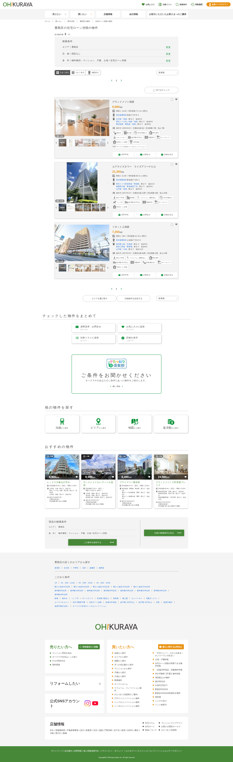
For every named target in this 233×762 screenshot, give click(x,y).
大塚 (125, 249)
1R (56, 583)
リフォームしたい (65, 683)
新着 (56, 598)
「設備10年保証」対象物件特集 (169, 670)
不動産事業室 (73, 730)
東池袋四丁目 (132, 186)
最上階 (125, 598)
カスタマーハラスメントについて (140, 751)
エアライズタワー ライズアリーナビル (134, 166)
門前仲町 (108, 730)
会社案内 (68, 751)
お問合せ (146, 154)
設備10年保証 (110, 602)
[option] (82, 117)
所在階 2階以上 (103, 598)
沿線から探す (120, 653)
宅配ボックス (151, 598)
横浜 (136, 730)
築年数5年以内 (60, 591)
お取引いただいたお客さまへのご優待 (167, 14)
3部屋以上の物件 (162, 678)
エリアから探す (121, 657)
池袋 (125, 119)
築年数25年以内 (126, 591)
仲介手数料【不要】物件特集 (167, 674)
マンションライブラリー (172, 723)
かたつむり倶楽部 (169, 730)
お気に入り (150, 4)
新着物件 (118, 680)
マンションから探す (123, 669)
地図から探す (120, 661)
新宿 (123, 730)
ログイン (220, 4)
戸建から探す (120, 672)
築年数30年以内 (143, 591)
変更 (168, 47)
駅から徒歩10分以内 (101, 587)
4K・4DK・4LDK (103, 583)
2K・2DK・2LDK (68, 583)
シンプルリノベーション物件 (127, 702)
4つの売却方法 (58, 661)
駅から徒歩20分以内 (142, 587)
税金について (151, 730)
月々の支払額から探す (124, 665)
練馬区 (101, 568)
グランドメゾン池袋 (123, 101)
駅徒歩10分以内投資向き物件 (168, 693)
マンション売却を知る (62, 653)
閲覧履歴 (199, 4)
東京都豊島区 (121, 115)
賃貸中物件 (167, 602)
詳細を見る (168, 154)
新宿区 (57, 568)
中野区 (75, 568)
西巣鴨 (129, 247)
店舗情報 (108, 14)
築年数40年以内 (61, 594)
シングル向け (161, 701)
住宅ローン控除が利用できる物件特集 (168, 664)
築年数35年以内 (160, 591)
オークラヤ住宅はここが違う (65, 657)
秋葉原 (89, 730)
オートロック (87, 598)
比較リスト (167, 4)
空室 (158, 602)
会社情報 (133, 14)
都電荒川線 (120, 186)
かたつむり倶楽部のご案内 (126, 694)
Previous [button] (57, 118)
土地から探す (120, 676)
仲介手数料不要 (79, 602)
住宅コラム (150, 723)
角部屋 (115, 598)
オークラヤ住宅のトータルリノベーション (90, 606)
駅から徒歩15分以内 (121, 587)
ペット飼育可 (161, 705)
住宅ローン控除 (95, 602)
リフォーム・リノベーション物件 (127, 689)
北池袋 (129, 244)
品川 (82, 730)
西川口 (58, 733)
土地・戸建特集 (162, 659)
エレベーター (137, 598)
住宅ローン (150, 726)
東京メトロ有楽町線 (124, 184)
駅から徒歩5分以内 (81, 587)
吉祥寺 (130, 730)
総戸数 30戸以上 (145, 602)
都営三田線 (120, 247)
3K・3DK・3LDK (86, 583)
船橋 (65, 733)
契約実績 (56, 665)
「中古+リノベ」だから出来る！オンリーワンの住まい (169, 654)
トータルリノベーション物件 (127, 706)
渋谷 (95, 730)
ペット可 (75, 598)
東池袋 (136, 184)
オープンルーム (121, 684)
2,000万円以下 (161, 685)
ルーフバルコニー (62, 602)
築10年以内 (160, 681)
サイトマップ (57, 751)
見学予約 (125, 154)
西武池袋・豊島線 (123, 124)
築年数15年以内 (93, 591)
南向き (64, 598)
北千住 (117, 730)
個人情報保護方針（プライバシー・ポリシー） (103, 751)
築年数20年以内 (110, 591)
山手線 (118, 119)
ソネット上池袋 (120, 226)
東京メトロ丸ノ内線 (124, 122)
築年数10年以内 (76, 591)
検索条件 (183, 4)
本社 (52, 730)
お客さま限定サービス (171, 726)
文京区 (66, 568)
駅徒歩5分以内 (161, 689)
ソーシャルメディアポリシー (169, 751)
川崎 (52, 733)
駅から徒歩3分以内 (62, 587)
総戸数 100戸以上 (127, 602)
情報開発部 (60, 730)
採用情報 (78, 751)
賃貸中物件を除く (62, 606)
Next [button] (107, 118)
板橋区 (92, 568)
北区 (84, 568)
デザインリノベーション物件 (127, 698)
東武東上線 (120, 244)
